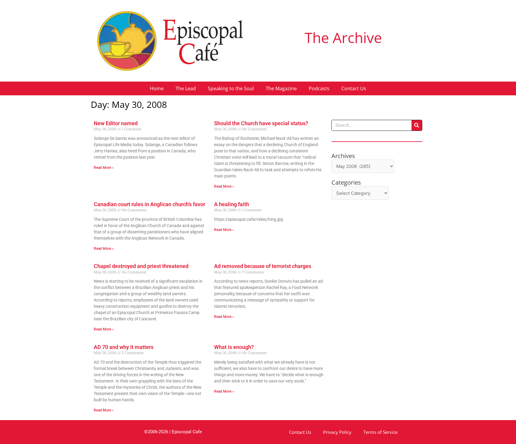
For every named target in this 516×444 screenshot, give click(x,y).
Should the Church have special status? (261, 123)
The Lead (186, 88)
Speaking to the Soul (231, 88)
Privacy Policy (337, 432)
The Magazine (281, 88)
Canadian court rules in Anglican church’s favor (149, 204)
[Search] (416, 125)
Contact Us (353, 88)
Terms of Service (380, 432)
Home (157, 88)
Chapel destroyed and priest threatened (141, 266)
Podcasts (319, 88)
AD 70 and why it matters (123, 347)
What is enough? (234, 347)
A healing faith (231, 204)
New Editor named (116, 123)
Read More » (104, 168)
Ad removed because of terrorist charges (262, 266)
